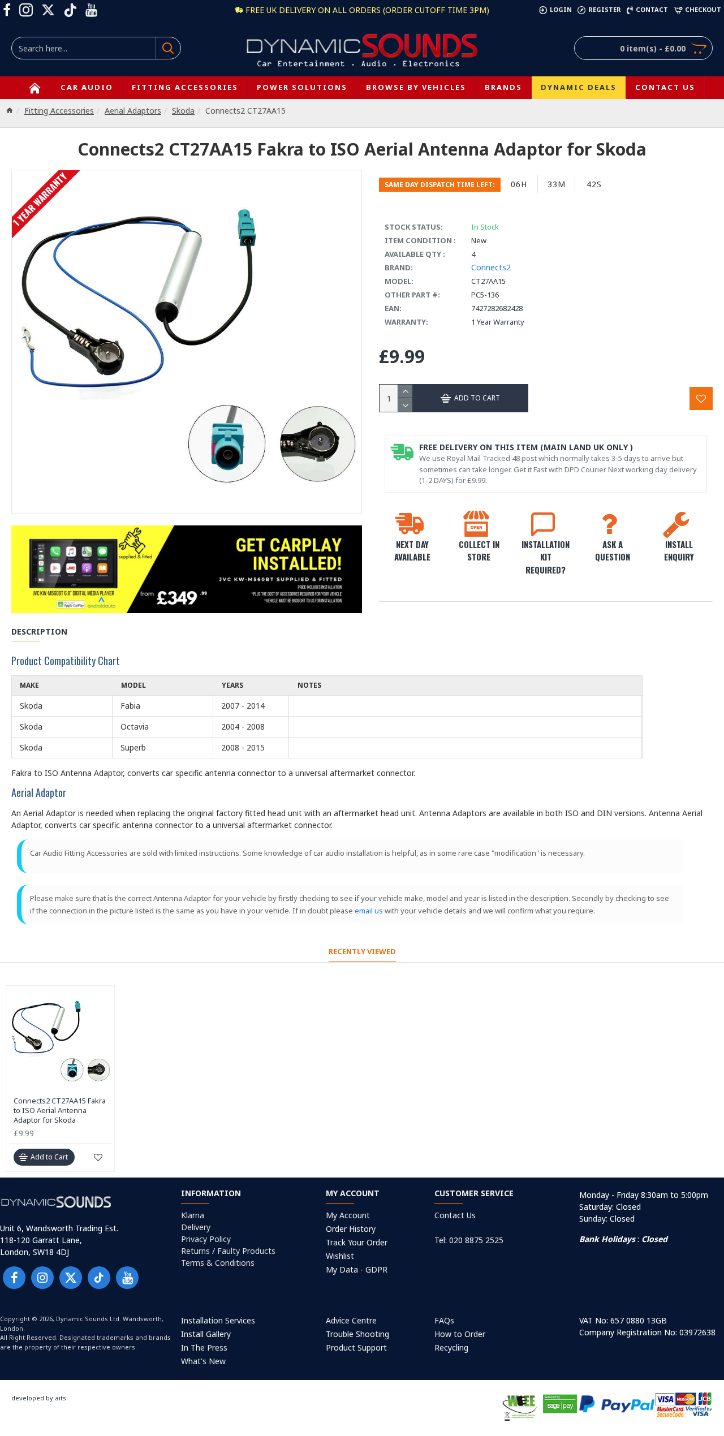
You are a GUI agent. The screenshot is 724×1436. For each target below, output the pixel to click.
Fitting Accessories (59, 110)
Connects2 (491, 267)
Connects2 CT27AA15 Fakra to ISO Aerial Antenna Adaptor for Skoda (60, 1110)
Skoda (183, 110)
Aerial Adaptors (133, 110)
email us (369, 910)
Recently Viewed (362, 951)
